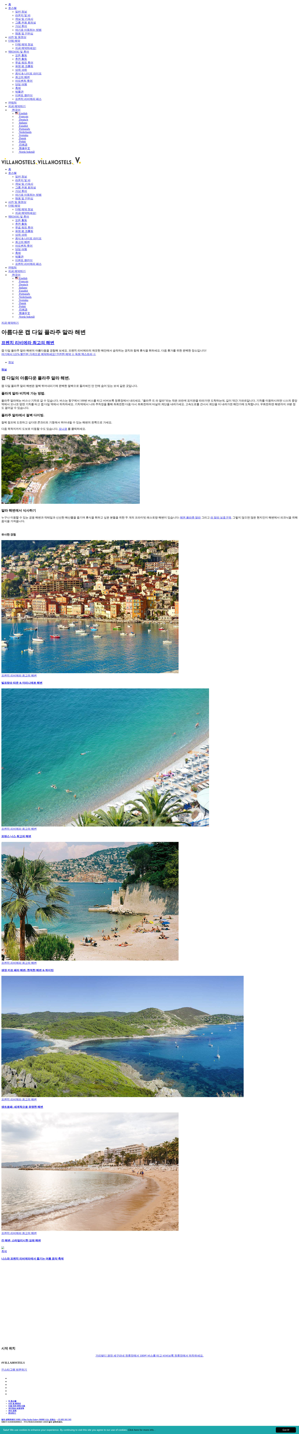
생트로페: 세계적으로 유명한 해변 (22, 1106)
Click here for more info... (142, 1429)
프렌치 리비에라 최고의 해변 (27, 342)
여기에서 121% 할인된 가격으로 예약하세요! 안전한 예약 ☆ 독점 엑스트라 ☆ (48, 354)
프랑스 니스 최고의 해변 (16, 836)
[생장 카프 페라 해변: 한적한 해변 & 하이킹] (90, 959)
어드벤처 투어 (24, 80)
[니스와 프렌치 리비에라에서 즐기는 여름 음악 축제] (2, 1248)
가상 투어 (21, 26)
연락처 (12, 102)
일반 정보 (21, 11)
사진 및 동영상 (17, 37)
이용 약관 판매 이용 (16, 1406)
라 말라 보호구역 (220, 517)
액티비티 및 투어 (18, 51)
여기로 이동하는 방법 (28, 29)
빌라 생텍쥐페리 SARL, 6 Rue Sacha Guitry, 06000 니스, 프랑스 (28, 1419)
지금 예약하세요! (25, 48)
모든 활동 (21, 55)
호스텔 (12, 8)
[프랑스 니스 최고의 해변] (105, 825)
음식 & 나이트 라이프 (28, 73)
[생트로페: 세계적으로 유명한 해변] (122, 1096)
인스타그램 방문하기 (14, 1369)
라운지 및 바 (22, 15)
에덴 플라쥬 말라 (190, 517)
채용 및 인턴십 (24, 33)
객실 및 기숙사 (24, 18)
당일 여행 (21, 84)
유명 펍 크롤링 (24, 66)
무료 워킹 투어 (24, 62)
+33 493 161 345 (64, 1419)
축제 (18, 88)
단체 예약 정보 (24, 44)
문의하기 (12, 1413)
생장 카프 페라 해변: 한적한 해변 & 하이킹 (27, 970)
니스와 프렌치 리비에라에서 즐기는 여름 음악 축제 (32, 1258)
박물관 (19, 91)
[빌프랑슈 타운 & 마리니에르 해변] (90, 672)
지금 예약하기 (17, 106)
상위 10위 (21, 69)
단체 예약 (14, 40)
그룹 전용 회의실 (25, 22)
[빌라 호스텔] (41, 163)
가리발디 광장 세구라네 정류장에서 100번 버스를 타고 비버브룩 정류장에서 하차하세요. (149, 1355)
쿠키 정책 (12, 1411)
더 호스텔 (12, 1401)
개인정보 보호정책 (16, 1408)
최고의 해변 (22, 77)
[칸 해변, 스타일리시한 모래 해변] (90, 1229)
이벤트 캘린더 (24, 95)
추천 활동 (21, 59)
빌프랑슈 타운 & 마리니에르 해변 (21, 682)
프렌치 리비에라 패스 (28, 99)
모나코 (63, 428)
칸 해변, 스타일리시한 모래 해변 (21, 1240)
